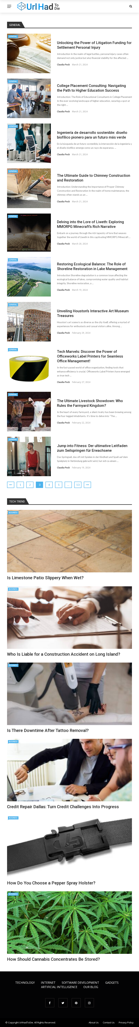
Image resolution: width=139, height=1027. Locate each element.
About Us (94, 1022)
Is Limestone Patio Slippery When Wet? (45, 577)
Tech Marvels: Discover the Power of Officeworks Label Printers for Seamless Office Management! (90, 356)
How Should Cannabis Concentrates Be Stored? (53, 959)
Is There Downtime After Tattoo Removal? (48, 730)
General (13, 36)
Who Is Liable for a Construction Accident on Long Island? (63, 654)
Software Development (80, 983)
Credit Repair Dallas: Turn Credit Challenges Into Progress (63, 806)
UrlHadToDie (26, 1022)
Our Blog (90, 987)
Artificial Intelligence (59, 987)
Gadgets (112, 983)
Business (13, 512)
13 (77, 484)
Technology (25, 983)
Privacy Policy (126, 1022)
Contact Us (109, 1022)
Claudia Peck (63, 64)
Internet (48, 983)
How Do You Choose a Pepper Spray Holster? (51, 883)
